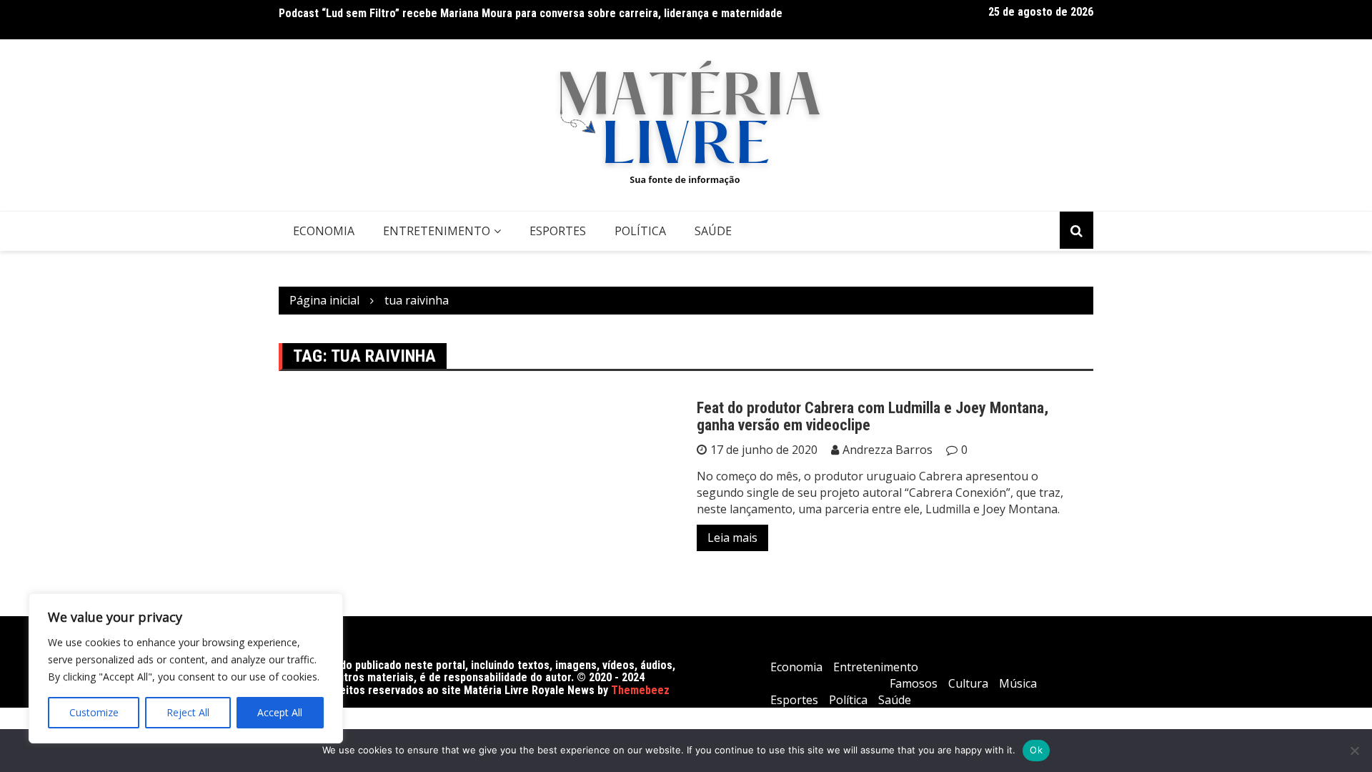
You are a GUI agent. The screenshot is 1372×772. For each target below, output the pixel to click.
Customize (94, 712)
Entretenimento (436, 231)
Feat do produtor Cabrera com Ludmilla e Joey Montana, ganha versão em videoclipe (872, 416)
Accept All (279, 712)
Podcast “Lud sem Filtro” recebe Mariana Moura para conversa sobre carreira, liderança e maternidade (530, 13)
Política (640, 231)
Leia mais (732, 537)
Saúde (713, 231)
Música (1018, 683)
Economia (323, 231)
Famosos (914, 683)
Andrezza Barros (887, 449)
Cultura (968, 683)
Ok (1036, 750)
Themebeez (640, 690)
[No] (1354, 750)
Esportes (558, 231)
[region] (186, 668)
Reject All (187, 712)
